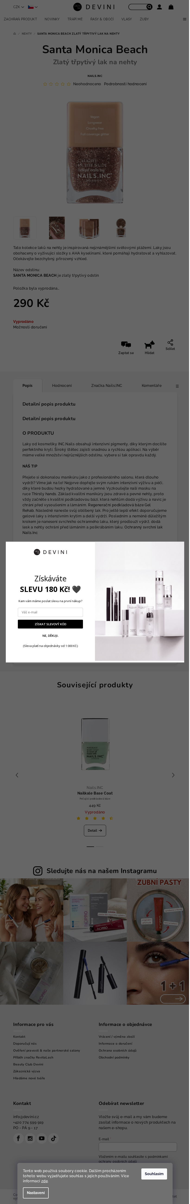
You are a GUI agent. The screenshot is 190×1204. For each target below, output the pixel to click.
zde (44, 1181)
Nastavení (36, 1193)
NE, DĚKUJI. (50, 636)
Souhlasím (154, 1174)
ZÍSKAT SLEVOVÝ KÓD (50, 624)
